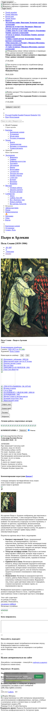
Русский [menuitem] (8, 115)
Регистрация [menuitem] (14, 117)
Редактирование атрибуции (11, 347)
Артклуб (11, 151)
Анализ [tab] (8, 254)
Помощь (4, 706)
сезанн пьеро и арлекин (10, 485)
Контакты (23, 706)
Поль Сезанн (15, 351)
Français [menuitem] (27, 115)
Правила (20, 708)
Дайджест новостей (13, 107)
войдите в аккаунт (40, 662)
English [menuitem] (15, 115)
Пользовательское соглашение (35, 708)
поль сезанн (34, 481)
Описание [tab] (10, 252)
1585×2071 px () (16, 349)
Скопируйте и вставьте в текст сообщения (17, 685)
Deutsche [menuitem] (33, 115)
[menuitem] (39, 115)
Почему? (29, 476)
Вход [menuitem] (7, 117)
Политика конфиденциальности (13, 710)
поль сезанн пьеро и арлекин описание (16, 483)
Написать (23, 430)
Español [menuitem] (21, 115)
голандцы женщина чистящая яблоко (15, 481)
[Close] (23, 121)
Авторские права (32, 710)
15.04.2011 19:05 (7, 440)
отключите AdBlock (8, 604)
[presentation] (26, 256)
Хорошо (39, 676)
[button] (11, 12)
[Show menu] (15, 2)
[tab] (8, 247)
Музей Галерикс (11, 126)
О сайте (16, 706)
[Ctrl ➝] (16, 386)
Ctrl (22, 355)
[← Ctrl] (9, 369)
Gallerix (11, 692)
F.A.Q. (10, 706)
